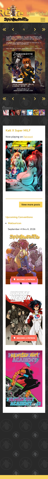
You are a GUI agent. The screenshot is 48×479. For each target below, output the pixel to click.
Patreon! (28, 136)
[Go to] (6, 112)
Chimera (22, 108)
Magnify (24, 29)
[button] (43, 19)
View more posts (30, 204)
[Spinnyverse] (16, 20)
